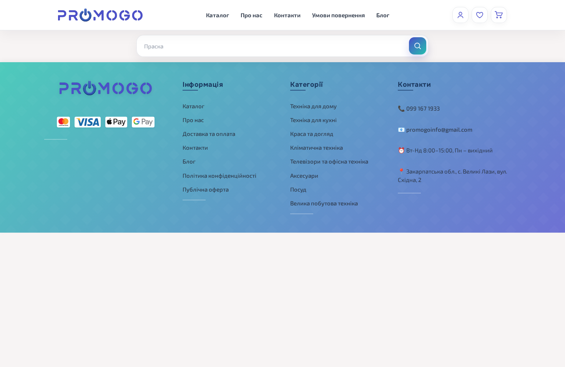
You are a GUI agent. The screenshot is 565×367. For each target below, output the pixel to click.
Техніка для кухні (313, 119)
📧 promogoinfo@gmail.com (435, 129)
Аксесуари (304, 175)
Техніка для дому (313, 105)
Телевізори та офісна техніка (329, 161)
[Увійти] (460, 15)
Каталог (217, 15)
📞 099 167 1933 (419, 108)
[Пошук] (417, 46)
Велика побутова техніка (324, 203)
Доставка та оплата (209, 133)
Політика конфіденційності (219, 175)
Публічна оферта (206, 189)
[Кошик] (499, 15)
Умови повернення (338, 15)
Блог (382, 15)
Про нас (252, 15)
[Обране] (480, 15)
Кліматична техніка (316, 147)
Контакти (287, 15)
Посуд (298, 189)
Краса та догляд (311, 133)
